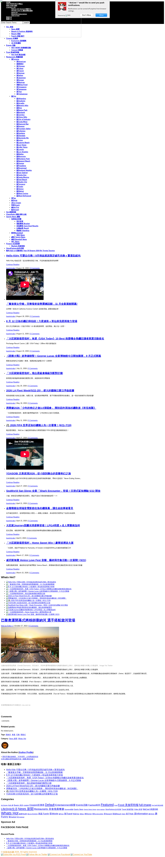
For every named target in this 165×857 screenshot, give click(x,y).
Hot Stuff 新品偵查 (18, 55)
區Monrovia (21, 156)
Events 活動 (10, 45)
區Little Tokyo (21, 147)
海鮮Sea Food (21, 85)
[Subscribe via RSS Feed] (13, 854)
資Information (141, 813)
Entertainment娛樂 (65, 805)
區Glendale (20, 136)
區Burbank (20, 112)
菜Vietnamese (21, 94)
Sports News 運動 (13, 217)
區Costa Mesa (21, 122)
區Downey (20, 126)
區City (13, 96)
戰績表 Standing (22, 231)
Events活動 (82, 805)
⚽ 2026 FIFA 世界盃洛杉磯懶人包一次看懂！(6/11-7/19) (38, 425)
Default (50, 804)
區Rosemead (21, 168)
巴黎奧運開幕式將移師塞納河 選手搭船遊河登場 (38, 620)
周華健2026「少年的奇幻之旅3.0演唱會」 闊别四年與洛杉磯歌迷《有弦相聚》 (51, 407)
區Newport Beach (23, 161)
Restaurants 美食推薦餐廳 (49, 809)
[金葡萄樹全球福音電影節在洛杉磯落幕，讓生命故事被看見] (29, 607)
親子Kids (130, 814)
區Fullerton (20, 131)
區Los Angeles (22, 152)
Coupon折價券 (36, 805)
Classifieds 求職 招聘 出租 (16, 214)
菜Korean (20, 80)
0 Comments (35, 268)
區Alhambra (21, 99)
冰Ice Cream (16, 203)
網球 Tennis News (18, 237)
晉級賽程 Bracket (23, 224)
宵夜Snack (15, 205)
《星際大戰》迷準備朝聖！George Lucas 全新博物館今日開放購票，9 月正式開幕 (53, 355)
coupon (26, 805)
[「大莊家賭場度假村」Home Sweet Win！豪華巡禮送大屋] (28, 612)
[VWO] (68, 15)
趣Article (151, 814)
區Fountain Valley (23, 129)
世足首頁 (19, 221)
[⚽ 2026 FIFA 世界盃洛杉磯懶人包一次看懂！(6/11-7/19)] (28, 600)
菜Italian (19, 75)
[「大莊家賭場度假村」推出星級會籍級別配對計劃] (25, 593)
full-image (145, 804)
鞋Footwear (20, 817)
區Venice (19, 189)
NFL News (15, 242)
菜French (20, 71)
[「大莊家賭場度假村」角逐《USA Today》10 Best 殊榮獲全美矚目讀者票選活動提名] (39, 589)
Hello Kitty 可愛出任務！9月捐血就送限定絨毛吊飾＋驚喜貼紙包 (43, 255)
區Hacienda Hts (22, 138)
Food (115, 805)
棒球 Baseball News (19, 239)
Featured (107, 804)
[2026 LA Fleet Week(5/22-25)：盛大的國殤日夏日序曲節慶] (29, 596)
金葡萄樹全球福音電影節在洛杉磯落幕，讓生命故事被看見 (39, 508)
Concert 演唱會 (17, 50)
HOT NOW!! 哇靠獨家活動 (21, 48)
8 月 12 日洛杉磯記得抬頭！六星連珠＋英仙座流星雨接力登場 (41, 321)
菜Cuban (19, 68)
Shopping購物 (69, 809)
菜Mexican (20, 82)
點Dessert (15, 210)
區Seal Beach (21, 180)
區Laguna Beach (23, 143)
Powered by (61, 15)
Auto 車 (10, 805)
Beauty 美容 (18, 805)
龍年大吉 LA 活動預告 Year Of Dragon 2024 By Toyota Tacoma (30, 251)
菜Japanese (21, 78)
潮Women (88, 814)
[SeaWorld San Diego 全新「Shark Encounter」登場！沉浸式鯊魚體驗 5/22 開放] (37, 605)
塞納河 (8, 735)
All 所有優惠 (16, 43)
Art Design (4, 805)
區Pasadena (21, 166)
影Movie (54, 813)
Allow (101, 15)
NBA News (20, 235)
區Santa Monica (22, 177)
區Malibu (20, 154)
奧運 (13, 735)
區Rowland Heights (24, 170)
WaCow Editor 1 (7, 626)
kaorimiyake (10, 268)
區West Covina (22, 193)
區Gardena (20, 133)
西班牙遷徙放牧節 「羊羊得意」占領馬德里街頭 (20, 757)
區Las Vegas (21, 145)
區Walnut (20, 191)
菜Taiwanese (21, 89)
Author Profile (26, 752)
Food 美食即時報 (12, 52)
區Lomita (20, 149)
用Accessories (97, 814)
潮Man (82, 814)
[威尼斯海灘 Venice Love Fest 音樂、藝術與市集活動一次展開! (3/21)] (32, 614)
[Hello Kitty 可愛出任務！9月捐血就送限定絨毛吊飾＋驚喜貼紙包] (31, 582)
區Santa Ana (21, 175)
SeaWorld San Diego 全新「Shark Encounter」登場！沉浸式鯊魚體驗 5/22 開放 (53, 490)
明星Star (76, 814)
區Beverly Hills (22, 105)
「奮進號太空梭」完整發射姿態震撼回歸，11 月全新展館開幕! (41, 303)
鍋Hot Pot (15, 207)
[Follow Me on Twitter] (36, 854)
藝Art (123, 814)
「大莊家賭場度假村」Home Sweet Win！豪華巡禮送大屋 (39, 542)
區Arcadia (20, 103)
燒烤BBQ (19, 64)
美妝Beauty (117, 814)
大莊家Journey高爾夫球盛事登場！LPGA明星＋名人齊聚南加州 (43, 525)
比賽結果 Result (22, 228)
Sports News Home (90, 809)
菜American (21, 62)
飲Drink (14, 200)
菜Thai (19, 92)
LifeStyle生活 (9, 809)
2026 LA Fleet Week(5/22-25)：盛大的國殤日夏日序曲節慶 (40, 390)
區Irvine (19, 140)
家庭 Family (43, 813)
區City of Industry (23, 119)
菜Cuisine (15, 59)
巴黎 (18, 735)
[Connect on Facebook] (59, 854)
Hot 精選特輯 (11, 212)
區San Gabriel (22, 173)
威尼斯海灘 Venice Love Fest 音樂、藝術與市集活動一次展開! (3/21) (46, 560)
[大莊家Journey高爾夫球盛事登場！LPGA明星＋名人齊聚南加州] (31, 610)
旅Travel (68, 813)
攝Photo (61, 814)
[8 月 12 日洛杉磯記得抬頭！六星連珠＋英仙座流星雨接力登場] (30, 587)
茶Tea (13, 198)
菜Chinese (20, 66)
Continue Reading (12, 264)
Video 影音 (138, 809)
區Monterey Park (23, 159)
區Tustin (19, 187)
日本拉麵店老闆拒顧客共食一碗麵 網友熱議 (17, 759)
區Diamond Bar (22, 124)
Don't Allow (86, 15)
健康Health (23, 814)
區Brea (19, 108)
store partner (101, 809)
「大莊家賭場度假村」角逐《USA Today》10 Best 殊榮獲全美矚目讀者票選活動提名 (55, 338)
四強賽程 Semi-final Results (27, 226)
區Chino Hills (21, 117)
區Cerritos (20, 115)
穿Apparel (108, 814)
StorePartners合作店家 (15, 248)
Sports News (78, 809)
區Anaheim (20, 101)
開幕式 (23, 735)
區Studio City (21, 182)
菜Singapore (21, 87)
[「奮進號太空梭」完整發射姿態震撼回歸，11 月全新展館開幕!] (30, 584)
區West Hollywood (23, 196)
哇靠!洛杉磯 (8, 852)
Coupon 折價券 (12, 38)
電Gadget (12, 817)
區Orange (20, 163)
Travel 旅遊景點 (128, 809)
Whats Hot (22, 739)
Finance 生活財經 (13, 244)
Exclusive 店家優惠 (18, 41)
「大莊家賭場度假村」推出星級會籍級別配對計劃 (34, 373)
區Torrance (20, 184)
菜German (20, 73)
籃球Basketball (17, 233)
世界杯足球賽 (16, 219)
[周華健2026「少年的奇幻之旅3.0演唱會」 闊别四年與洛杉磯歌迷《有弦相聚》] (36, 598)
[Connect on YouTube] (81, 854)
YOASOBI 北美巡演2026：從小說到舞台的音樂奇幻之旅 (38, 473)
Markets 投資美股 (18, 246)
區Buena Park (21, 110)
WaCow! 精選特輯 (150, 809)
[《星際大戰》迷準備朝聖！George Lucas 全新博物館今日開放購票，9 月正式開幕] (37, 591)
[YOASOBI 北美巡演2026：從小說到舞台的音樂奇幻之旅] (28, 603)
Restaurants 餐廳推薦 (14, 57)
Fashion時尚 (94, 805)
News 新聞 (13, 739)
